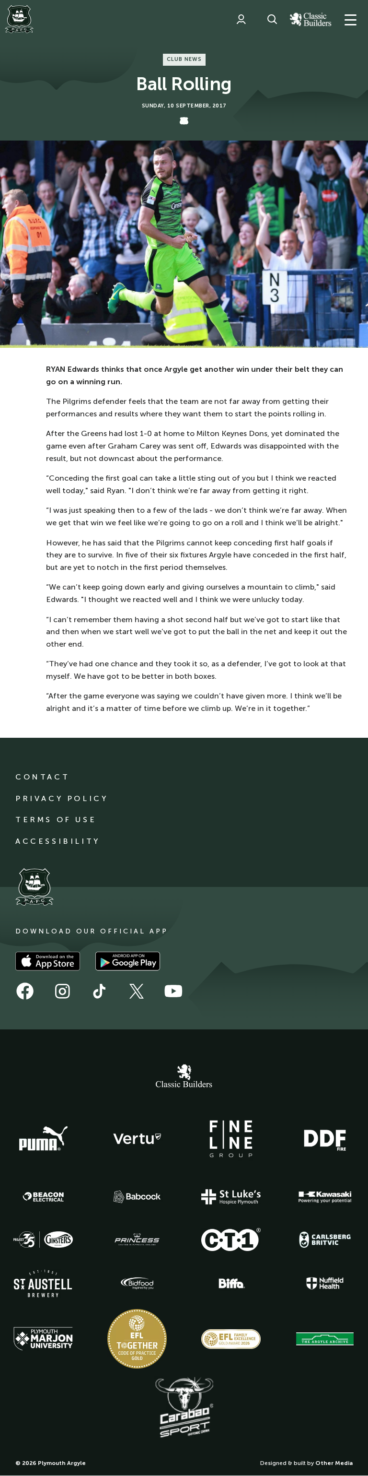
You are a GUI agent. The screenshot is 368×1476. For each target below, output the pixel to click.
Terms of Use (55, 819)
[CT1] (231, 1239)
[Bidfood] (137, 1283)
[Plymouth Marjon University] (43, 1339)
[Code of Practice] (137, 1339)
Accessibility (57, 841)
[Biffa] (231, 1283)
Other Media (334, 1463)
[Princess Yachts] (137, 1239)
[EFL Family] (231, 1339)
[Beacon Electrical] (43, 1197)
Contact (42, 776)
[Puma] (43, 1139)
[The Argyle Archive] (325, 1339)
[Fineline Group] (231, 1139)
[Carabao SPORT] (184, 1408)
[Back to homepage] (19, 19)
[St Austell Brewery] (43, 1283)
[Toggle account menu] (241, 19)
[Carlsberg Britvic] (325, 1239)
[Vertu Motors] (137, 1139)
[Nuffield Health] (325, 1283)
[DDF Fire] (325, 1139)
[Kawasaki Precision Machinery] (325, 1197)
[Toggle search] (272, 19)
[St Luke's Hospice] (231, 1196)
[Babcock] (137, 1196)
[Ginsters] (43, 1239)
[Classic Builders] (184, 1077)
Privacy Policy (61, 798)
